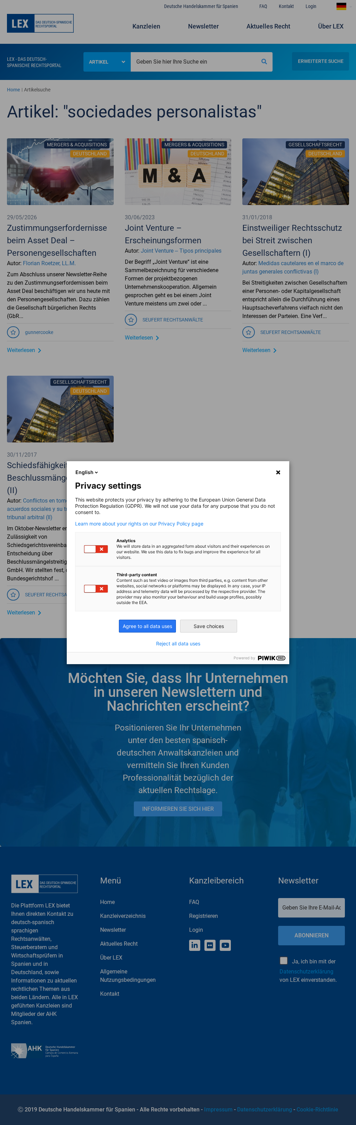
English (84, 472)
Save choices (209, 626)
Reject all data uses (178, 643)
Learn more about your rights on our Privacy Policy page (139, 524)
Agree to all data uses (147, 626)
